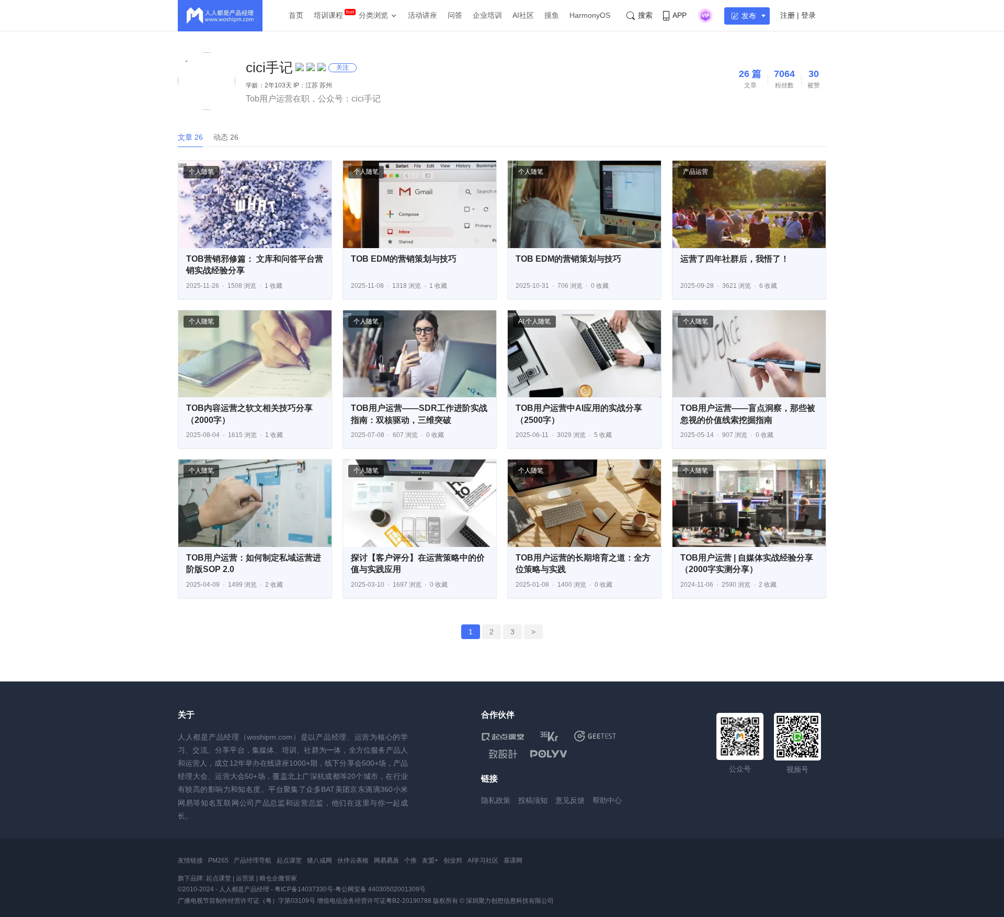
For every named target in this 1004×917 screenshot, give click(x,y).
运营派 (245, 878)
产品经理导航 (252, 860)
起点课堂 (289, 860)
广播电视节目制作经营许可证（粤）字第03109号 (246, 900)
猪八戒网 (319, 860)
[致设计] (503, 754)
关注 (342, 67)
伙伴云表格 (353, 860)
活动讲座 (422, 15)
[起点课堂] (503, 736)
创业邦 (452, 860)
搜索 (645, 15)
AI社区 (523, 15)
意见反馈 (570, 800)
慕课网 (513, 860)
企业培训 (487, 15)
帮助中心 (607, 800)
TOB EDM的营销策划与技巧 (404, 258)
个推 (410, 860)
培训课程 (328, 15)
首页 (296, 15)
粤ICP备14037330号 (304, 889)
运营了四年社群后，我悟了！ (734, 258)
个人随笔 (201, 171)
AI (521, 321)
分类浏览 (373, 15)
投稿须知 (532, 800)
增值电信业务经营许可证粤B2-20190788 (374, 900)
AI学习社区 (482, 860)
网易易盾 (386, 860)
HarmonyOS (589, 15)
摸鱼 (551, 15)
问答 (455, 15)
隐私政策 (495, 800)
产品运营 (695, 171)
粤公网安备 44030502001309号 (380, 889)
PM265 (218, 860)
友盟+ (430, 860)
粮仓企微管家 (278, 878)
